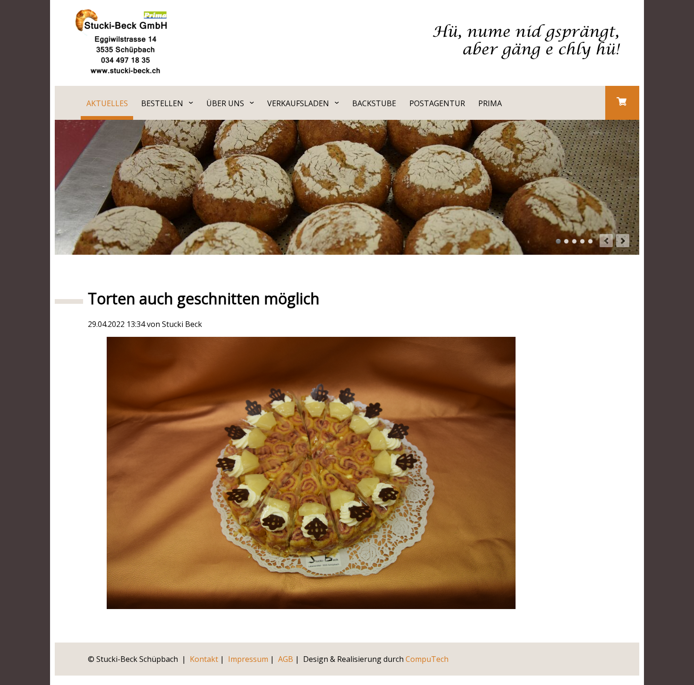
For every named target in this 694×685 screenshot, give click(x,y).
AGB (285, 659)
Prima (490, 103)
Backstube (374, 103)
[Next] (623, 241)
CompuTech (427, 659)
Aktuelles (107, 103)
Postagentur (437, 103)
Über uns (225, 103)
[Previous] (606, 241)
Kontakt (204, 659)
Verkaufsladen (298, 103)
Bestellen (162, 103)
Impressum (248, 659)
